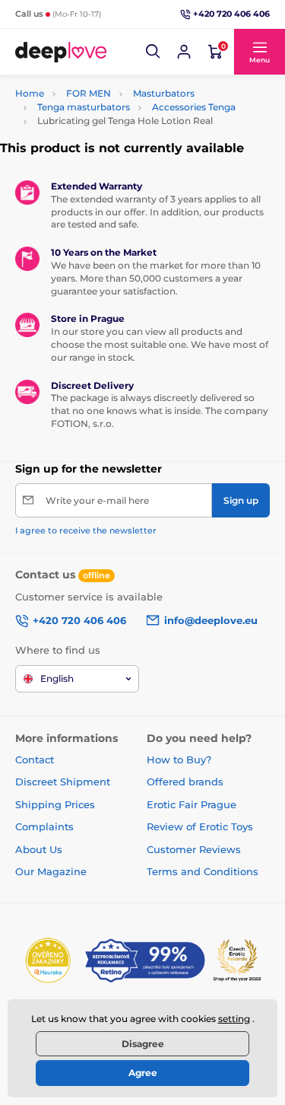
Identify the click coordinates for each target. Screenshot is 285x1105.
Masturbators (164, 93)
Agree (142, 1072)
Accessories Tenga (194, 107)
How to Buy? (179, 759)
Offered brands (185, 781)
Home (29, 93)
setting (234, 1018)
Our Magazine (51, 871)
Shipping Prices (55, 804)
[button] (153, 52)
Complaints (44, 826)
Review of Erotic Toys (200, 826)
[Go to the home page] (60, 51)
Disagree (143, 1043)
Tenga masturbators (83, 107)
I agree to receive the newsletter (86, 530)
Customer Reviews (194, 849)
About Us (38, 849)
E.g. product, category (105, 83)
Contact (34, 759)
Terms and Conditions (202, 871)
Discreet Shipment (62, 781)
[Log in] (184, 52)
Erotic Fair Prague (191, 804)
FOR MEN (88, 93)
